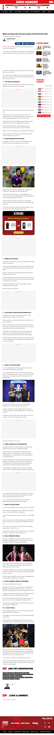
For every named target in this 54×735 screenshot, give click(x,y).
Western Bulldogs (9, 570)
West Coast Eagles (6, 184)
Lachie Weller (24, 141)
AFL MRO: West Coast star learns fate (47, 47)
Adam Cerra (12, 674)
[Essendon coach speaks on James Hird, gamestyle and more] (39, 53)
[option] (16, 7)
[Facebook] (45, 723)
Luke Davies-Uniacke (28, 677)
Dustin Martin (18, 84)
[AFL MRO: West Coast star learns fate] (39, 47)
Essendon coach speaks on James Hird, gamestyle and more (47, 53)
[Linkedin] (13, 684)
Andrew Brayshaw (29, 674)
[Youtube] (49, 726)
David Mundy (12, 369)
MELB (42, 104)
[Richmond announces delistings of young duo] (39, 65)
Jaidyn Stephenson (18, 675)
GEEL (42, 99)
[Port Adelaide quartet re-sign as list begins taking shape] (39, 72)
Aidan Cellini (11, 38)
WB (42, 107)
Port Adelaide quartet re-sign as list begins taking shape (47, 73)
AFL (10, 75)
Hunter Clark (12, 675)
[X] (15, 684)
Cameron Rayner (6, 675)
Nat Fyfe (21, 369)
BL (42, 94)
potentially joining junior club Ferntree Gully (15, 501)
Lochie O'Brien (21, 677)
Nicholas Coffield (6, 678)
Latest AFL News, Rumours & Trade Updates (10, 677)
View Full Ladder (44, 116)
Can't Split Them (18, 232)
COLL (42, 109)
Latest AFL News (18, 674)
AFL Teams (23, 674)
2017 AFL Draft (9, 46)
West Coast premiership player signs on (46, 60)
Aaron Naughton (6, 674)
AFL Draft (12, 399)
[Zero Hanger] (27, 2)
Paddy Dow (17, 678)
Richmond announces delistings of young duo (46, 66)
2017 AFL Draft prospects (18, 672)
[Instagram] (45, 726)
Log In (51, 1)
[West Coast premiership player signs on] (39, 60)
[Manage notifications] (3, 727)
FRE (42, 88)
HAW (42, 96)
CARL (42, 112)
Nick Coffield (12, 678)
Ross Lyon (24, 398)
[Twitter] (49, 723)
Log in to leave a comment (9, 699)
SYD (42, 91)
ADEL (42, 102)
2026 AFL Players (26, 672)
